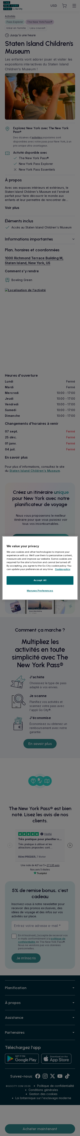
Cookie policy (62, 569)
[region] (40, 568)
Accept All (40, 580)
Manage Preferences (40, 590)
